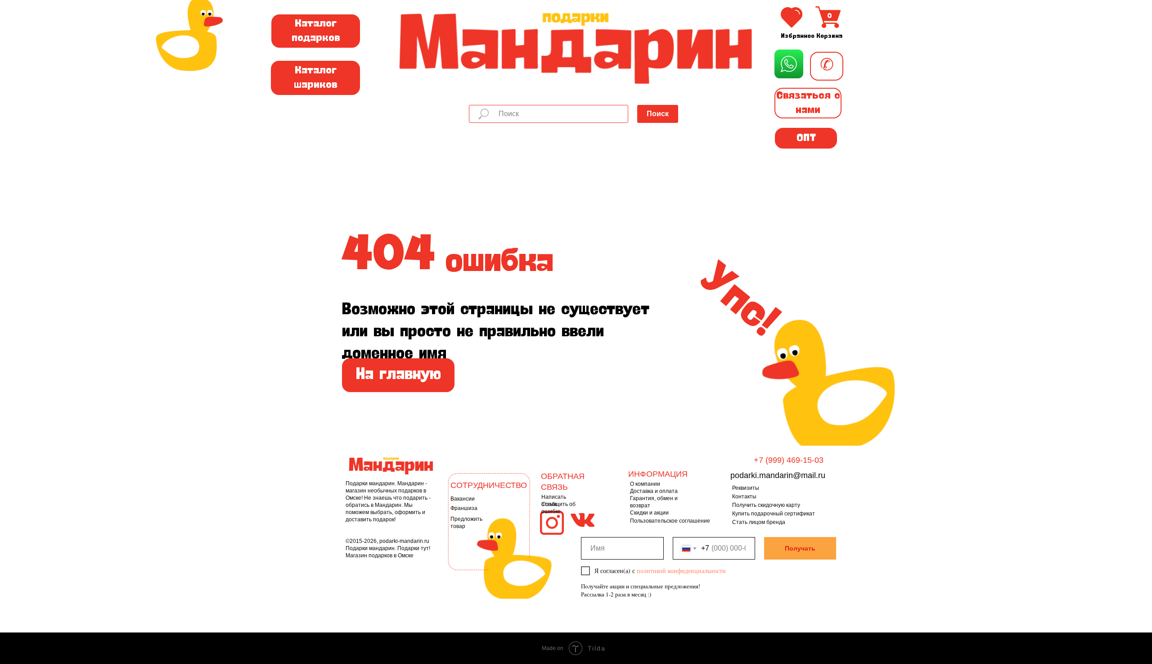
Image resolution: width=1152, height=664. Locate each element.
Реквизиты (745, 488)
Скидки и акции (649, 513)
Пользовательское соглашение (670, 521)
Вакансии (462, 499)
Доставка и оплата (654, 491)
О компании (645, 484)
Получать (800, 548)
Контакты (744, 496)
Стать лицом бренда (758, 522)
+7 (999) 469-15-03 (789, 460)
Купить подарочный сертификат (773, 513)
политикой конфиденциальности (681, 570)
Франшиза (463, 508)
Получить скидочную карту (766, 505)
